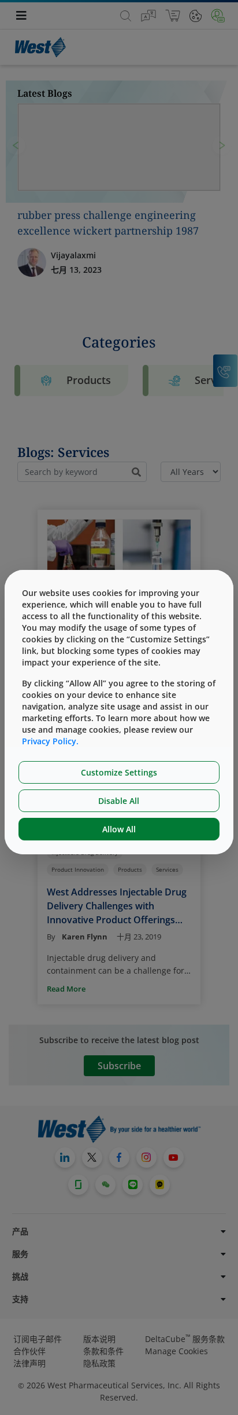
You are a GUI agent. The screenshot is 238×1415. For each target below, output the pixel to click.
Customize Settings (119, 772)
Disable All (118, 800)
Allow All (119, 829)
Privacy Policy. (50, 741)
